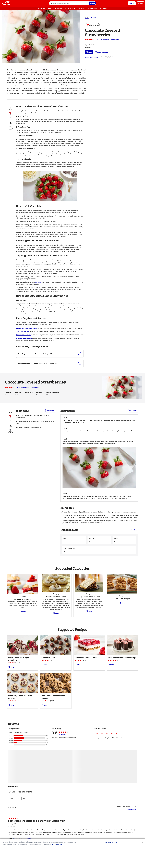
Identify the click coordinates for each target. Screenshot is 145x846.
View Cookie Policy (57, 844)
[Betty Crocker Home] (6, 3)
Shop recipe (50, 410)
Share (10, 123)
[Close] (142, 842)
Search (92, 3)
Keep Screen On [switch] (10, 432)
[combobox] (70, 3)
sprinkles (38, 282)
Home (87, 17)
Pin (10, 114)
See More (134, 530)
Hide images (133, 410)
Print (10, 119)
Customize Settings (111, 842)
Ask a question (114, 39)
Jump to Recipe (102, 52)
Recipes (93, 17)
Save (90, 52)
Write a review (105, 39)
